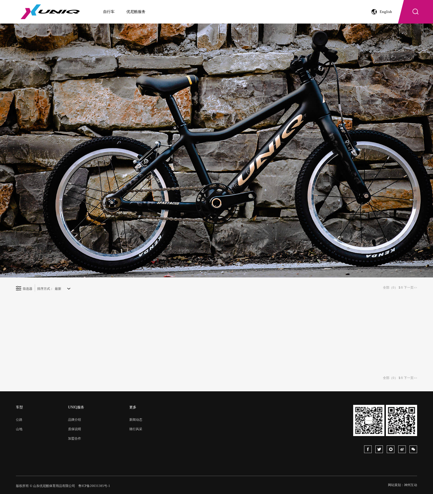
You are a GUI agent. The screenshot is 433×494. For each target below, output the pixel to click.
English (386, 11)
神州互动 (410, 485)
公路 (19, 419)
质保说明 (74, 429)
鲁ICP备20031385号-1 (94, 486)
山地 (19, 429)
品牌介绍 (74, 419)
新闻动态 (135, 419)
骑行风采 (135, 429)
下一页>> (410, 287)
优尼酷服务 (136, 11)
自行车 (109, 11)
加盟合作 (74, 438)
